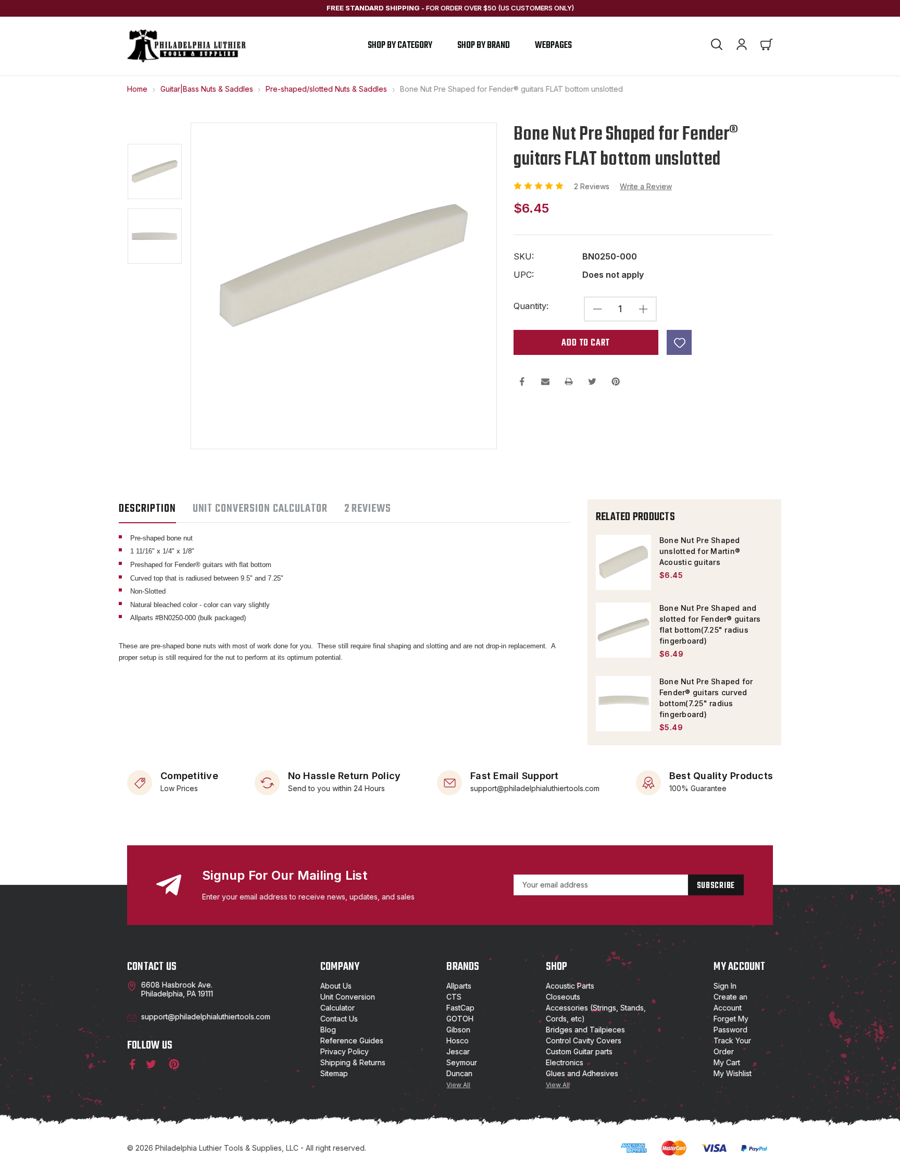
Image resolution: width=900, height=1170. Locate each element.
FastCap (460, 1007)
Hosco (457, 1040)
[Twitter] (592, 381)
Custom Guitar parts (579, 1051)
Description (147, 509)
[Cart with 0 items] (766, 46)
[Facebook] (522, 381)
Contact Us (339, 1018)
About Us (336, 985)
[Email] (545, 381)
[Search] (716, 46)
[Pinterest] (615, 381)
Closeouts (563, 996)
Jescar (458, 1051)
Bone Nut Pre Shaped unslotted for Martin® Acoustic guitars (699, 551)
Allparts (458, 985)
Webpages (553, 45)
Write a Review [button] (646, 186)
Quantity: (531, 306)
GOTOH (459, 1018)
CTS (453, 996)
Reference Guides (351, 1040)
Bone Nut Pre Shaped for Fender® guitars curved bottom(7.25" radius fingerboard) (706, 698)
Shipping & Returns (352, 1062)
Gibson (458, 1029)
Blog (328, 1029)
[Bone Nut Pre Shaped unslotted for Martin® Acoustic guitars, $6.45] (623, 562)
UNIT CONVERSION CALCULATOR (260, 509)
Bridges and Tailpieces (585, 1029)
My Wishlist (733, 1073)
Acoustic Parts (570, 985)
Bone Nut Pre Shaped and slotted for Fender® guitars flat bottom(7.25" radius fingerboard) (710, 624)
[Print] (569, 381)
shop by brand (483, 45)
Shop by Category (400, 45)
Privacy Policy (344, 1051)
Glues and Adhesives (582, 1073)
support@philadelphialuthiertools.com (534, 787)
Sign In (725, 985)
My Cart (727, 1062)
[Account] (741, 46)
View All (458, 1085)
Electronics (564, 1062)
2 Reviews (592, 186)
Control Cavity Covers (583, 1040)
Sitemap (334, 1073)
